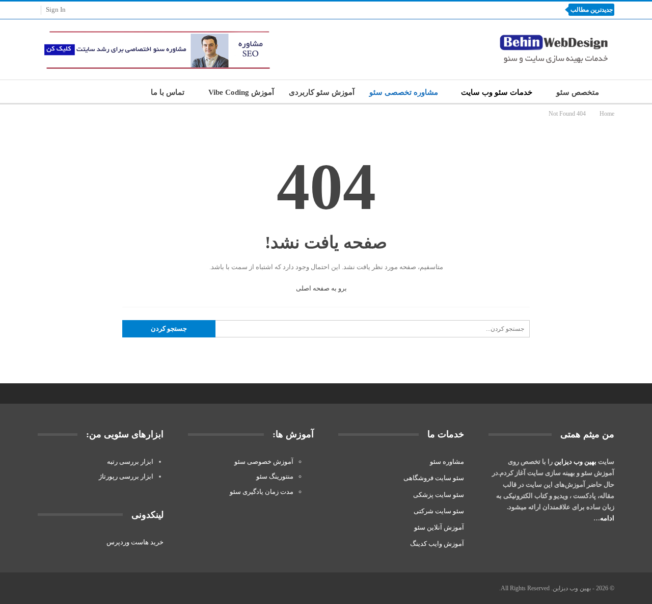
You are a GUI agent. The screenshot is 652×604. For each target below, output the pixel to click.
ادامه (607, 518)
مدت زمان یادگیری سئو (261, 491)
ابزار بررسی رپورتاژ (126, 476)
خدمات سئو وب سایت (496, 92)
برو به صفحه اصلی (322, 288)
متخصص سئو (577, 92)
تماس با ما (167, 92)
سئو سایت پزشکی (438, 494)
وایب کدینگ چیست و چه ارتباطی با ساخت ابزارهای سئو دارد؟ (458, 9)
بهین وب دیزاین (575, 461)
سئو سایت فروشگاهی (433, 478)
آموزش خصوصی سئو (263, 461)
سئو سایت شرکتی (439, 511)
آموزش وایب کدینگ (437, 543)
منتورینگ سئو (274, 476)
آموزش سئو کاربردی (322, 92)
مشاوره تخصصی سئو (403, 92)
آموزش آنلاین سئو (439, 527)
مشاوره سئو (447, 461)
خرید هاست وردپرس (135, 542)
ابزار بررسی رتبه (130, 461)
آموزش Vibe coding (241, 92)
